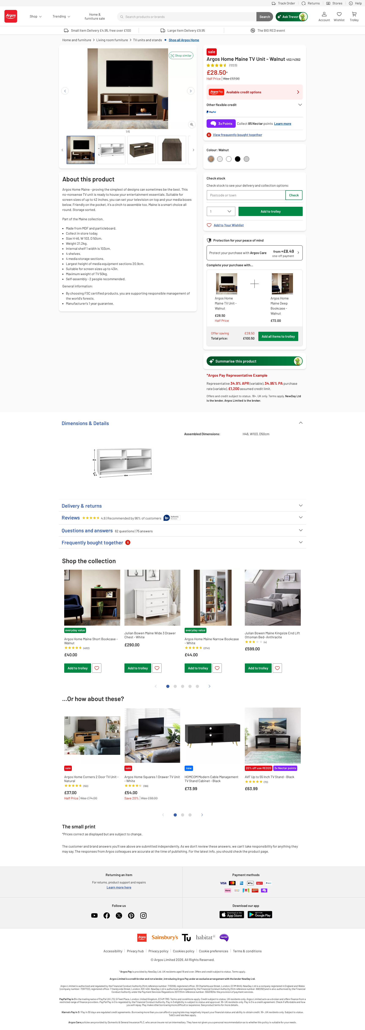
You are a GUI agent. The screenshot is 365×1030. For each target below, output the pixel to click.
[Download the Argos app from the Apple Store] (231, 917)
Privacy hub (135, 951)
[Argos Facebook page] (107, 915)
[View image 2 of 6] (111, 150)
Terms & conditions (247, 951)
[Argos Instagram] (143, 915)
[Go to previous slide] (65, 91)
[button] (181, 55)
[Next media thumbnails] (193, 150)
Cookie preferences (213, 951)
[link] (255, 133)
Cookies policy (183, 951)
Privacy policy (158, 951)
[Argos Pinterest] (131, 915)
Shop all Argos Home (184, 40)
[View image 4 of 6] (172, 150)
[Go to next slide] (191, 91)
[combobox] (186, 16)
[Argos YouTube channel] (94, 915)
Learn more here (119, 887)
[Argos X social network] (119, 915)
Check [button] (294, 195)
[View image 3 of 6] (141, 150)
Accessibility (113, 951)
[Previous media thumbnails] (62, 150)
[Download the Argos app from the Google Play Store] (260, 917)
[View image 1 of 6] (80, 150)
